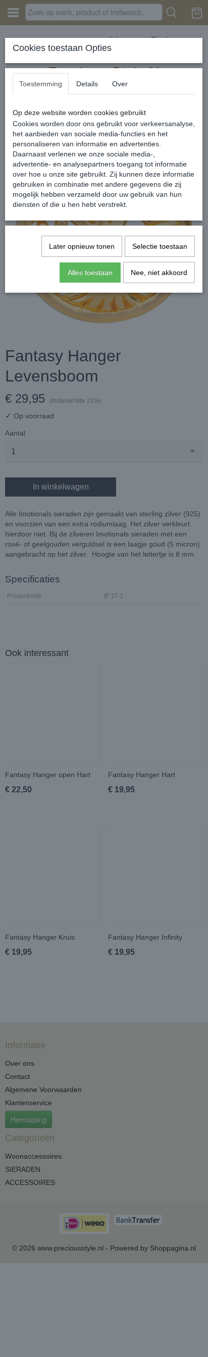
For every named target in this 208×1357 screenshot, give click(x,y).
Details (87, 84)
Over (120, 84)
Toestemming (40, 84)
